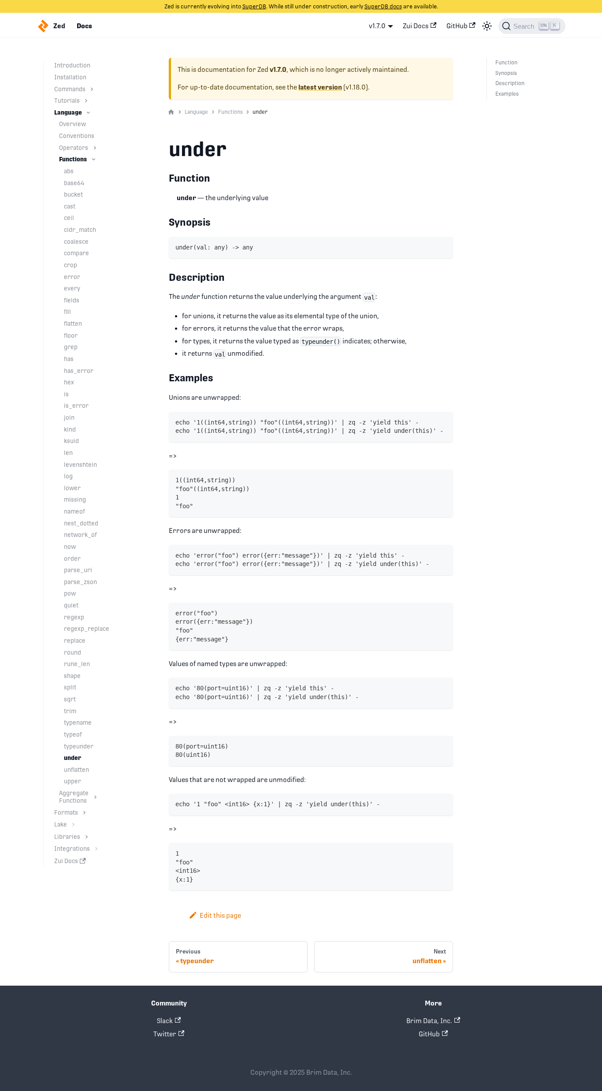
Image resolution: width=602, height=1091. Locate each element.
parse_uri (78, 569)
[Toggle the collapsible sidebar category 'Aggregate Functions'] (95, 797)
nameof (74, 511)
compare (76, 253)
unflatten (76, 769)
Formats (66, 812)
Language (68, 112)
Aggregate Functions (74, 796)
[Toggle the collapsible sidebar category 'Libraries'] (86, 837)
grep (71, 346)
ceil (69, 217)
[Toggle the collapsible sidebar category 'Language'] (88, 113)
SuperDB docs (383, 6)
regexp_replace (86, 628)
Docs (84, 26)
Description (509, 83)
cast (69, 206)
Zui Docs (415, 26)
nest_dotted (81, 523)
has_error (78, 370)
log (68, 476)
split (70, 687)
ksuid (71, 440)
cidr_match (80, 229)
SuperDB (254, 6)
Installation (70, 77)
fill (67, 311)
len (68, 452)
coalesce (76, 241)
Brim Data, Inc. (429, 1020)
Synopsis (506, 73)
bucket (73, 194)
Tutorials (67, 100)
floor (71, 335)
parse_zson (80, 581)
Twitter (164, 1034)
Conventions (76, 135)
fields (71, 300)
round (72, 652)
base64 (74, 182)
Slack (165, 1020)
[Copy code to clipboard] (443, 246)
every (72, 288)
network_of (80, 534)
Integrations (72, 848)
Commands (69, 89)
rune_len (77, 663)
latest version (320, 87)
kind (70, 429)
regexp (74, 617)
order (72, 558)
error (72, 276)
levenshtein (80, 464)
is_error (76, 405)
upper (72, 781)
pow (70, 593)
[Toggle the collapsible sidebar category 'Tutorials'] (86, 101)
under (73, 757)
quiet (71, 605)
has (69, 358)
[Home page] (171, 112)
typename (78, 722)
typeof (73, 734)
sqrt (70, 699)
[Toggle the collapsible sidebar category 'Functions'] (93, 159)
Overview (72, 123)
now (70, 546)
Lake (60, 824)
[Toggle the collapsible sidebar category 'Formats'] (84, 813)
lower (72, 488)
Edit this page (220, 915)
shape (72, 675)
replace (74, 640)
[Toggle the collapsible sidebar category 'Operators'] (95, 148)
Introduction (72, 65)
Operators (73, 147)
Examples (507, 94)
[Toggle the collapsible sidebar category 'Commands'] (92, 89)
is (66, 394)
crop (70, 264)
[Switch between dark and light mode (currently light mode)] (487, 26)
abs (69, 171)
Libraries (67, 836)
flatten (73, 323)
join (69, 417)
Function (506, 63)
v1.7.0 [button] (377, 26)
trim (70, 711)
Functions (73, 159)
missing (75, 499)
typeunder (78, 746)
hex (69, 382)
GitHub (457, 26)
